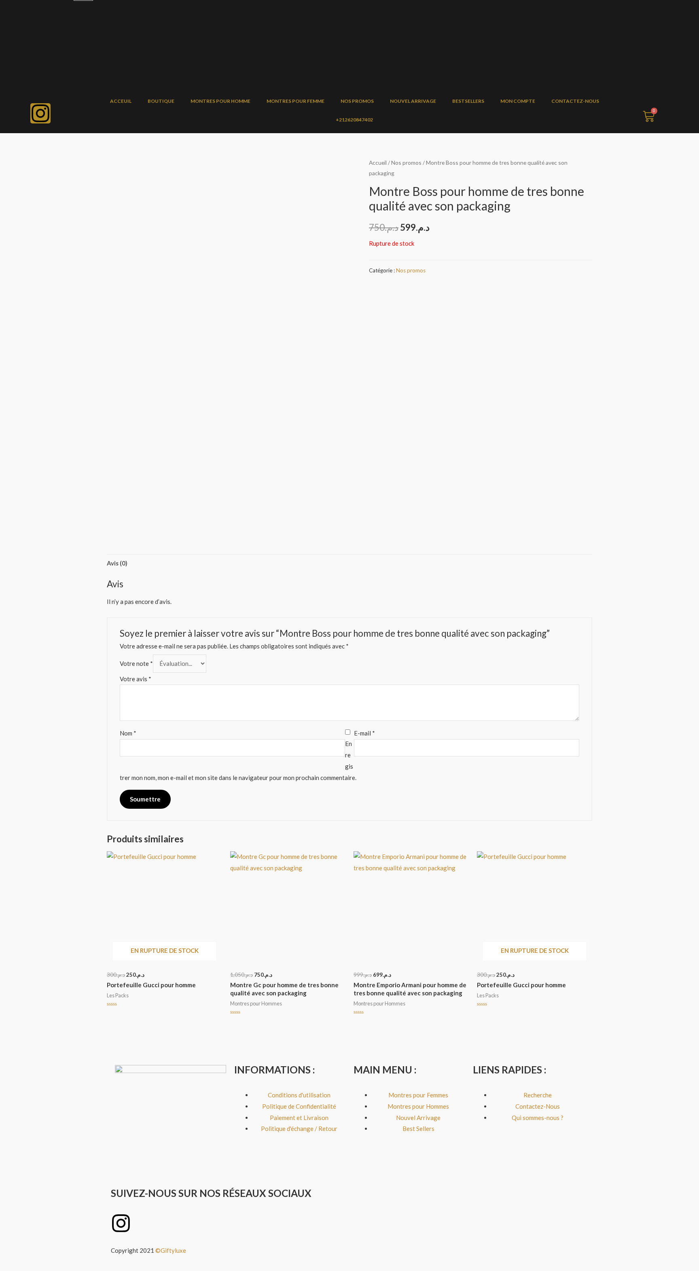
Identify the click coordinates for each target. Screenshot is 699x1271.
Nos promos (406, 162)
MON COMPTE (517, 101)
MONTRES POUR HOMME (220, 101)
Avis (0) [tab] (117, 563)
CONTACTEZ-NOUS (575, 101)
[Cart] (648, 116)
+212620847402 (354, 120)
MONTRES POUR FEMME (295, 101)
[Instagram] (40, 113)
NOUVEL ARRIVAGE (413, 101)
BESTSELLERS (468, 101)
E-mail (364, 733)
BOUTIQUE (161, 101)
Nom (128, 733)
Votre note (136, 663)
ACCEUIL (120, 101)
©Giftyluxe (171, 1250)
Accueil (378, 162)
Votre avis (135, 678)
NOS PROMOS (357, 101)
